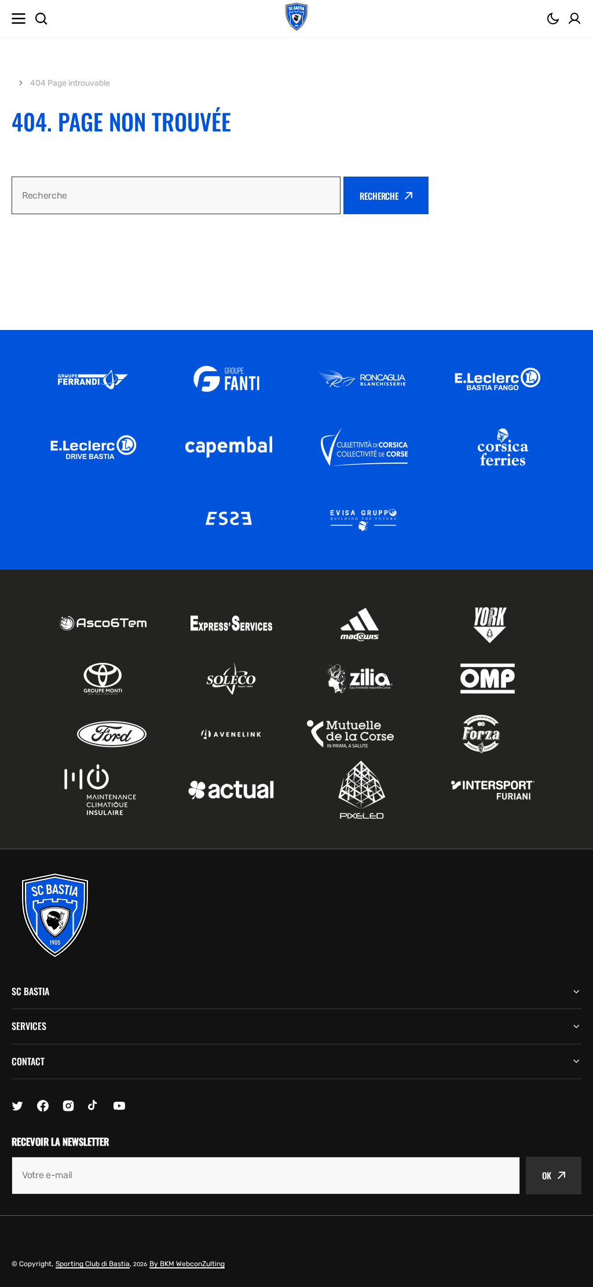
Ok (546, 1175)
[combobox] (176, 195)
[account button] (574, 18)
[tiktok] (94, 1106)
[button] (553, 18)
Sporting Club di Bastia (93, 1264)
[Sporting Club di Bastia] (296, 18)
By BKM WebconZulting (187, 1264)
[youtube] (119, 1106)
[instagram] (68, 1106)
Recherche (379, 195)
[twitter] (17, 1106)
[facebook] (43, 1106)
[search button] (41, 18)
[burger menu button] (18, 18)
